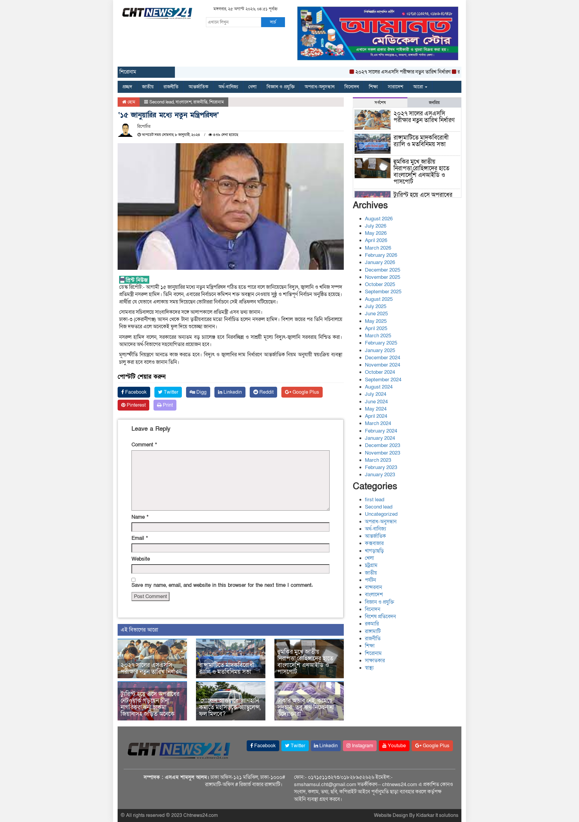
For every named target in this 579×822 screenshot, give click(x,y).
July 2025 (375, 306)
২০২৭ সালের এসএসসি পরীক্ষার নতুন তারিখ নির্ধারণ (388, 71)
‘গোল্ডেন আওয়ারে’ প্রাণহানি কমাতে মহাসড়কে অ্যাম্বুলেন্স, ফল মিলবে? (230, 707)
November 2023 (382, 452)
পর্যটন (370, 580)
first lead (374, 499)
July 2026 (375, 225)
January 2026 (380, 262)
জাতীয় (147, 86)
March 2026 (378, 247)
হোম (130, 102)
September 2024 (383, 379)
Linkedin (232, 392)
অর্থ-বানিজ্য (228, 86)
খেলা (252, 86)
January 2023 (380, 474)
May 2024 (376, 408)
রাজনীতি (171, 86)
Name (139, 517)
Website (140, 559)
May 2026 (376, 233)
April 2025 (376, 328)
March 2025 (378, 335)
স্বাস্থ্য (369, 667)
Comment (144, 444)
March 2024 (378, 423)
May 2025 (376, 321)
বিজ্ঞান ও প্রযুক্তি (281, 86)
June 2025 (376, 313)
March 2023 (378, 460)
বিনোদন (351, 86)
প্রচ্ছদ (127, 86)
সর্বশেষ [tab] (380, 103)
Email (139, 538)
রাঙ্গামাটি (373, 631)
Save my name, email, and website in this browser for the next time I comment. (222, 585)
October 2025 (380, 284)
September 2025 (383, 291)
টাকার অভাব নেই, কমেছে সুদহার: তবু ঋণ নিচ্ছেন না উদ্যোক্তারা (305, 707)
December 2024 (382, 357)
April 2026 (376, 240)
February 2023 (381, 467)
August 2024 (379, 386)
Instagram (362, 745)
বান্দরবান (373, 587)
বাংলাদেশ (183, 102)
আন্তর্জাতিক (198, 86)
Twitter (170, 392)
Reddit (266, 392)
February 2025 (381, 342)
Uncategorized (381, 514)
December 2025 (382, 269)
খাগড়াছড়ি (374, 550)
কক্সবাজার (374, 543)
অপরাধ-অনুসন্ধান (319, 86)
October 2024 (380, 372)
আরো (418, 86)
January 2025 (380, 350)
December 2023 (382, 445)
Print (167, 405)
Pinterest (135, 405)
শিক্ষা (373, 86)
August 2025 (379, 299)
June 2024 (376, 401)
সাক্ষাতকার (375, 660)
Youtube (396, 745)
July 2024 (375, 394)
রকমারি (372, 623)
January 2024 (380, 438)
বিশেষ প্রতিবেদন (380, 616)
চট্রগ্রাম (371, 565)
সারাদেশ (395, 86)
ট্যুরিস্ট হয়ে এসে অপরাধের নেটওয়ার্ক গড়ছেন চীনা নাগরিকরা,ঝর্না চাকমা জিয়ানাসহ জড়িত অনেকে (150, 704)
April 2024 (376, 416)
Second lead (161, 102)
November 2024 (382, 364)
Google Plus (305, 392)
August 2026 (379, 218)
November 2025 (382, 277)
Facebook (135, 392)
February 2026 (381, 255)
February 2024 (381, 430)
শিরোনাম (216, 102)
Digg (201, 392)
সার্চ (273, 22)
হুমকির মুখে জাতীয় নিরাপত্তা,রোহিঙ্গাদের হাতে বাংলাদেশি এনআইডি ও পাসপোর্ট (305, 662)
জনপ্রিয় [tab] (434, 103)
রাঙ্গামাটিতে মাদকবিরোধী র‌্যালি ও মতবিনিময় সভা (226, 668)
